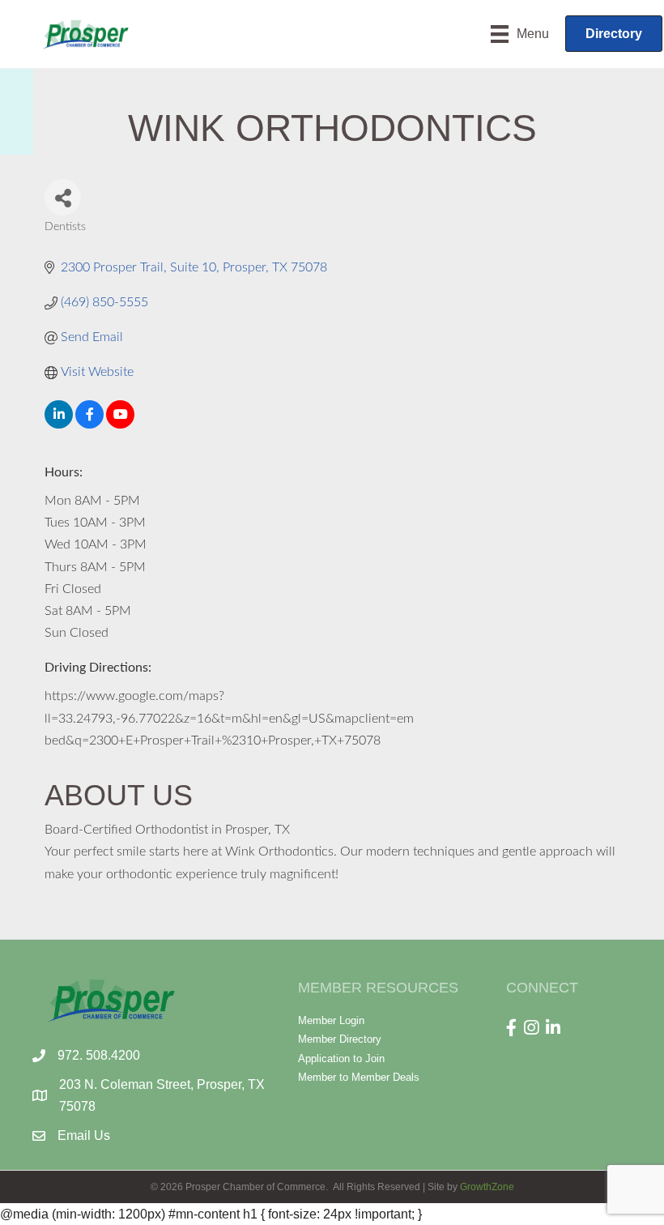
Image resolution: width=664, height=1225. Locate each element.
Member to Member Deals (358, 1077)
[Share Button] (63, 197)
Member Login (331, 1020)
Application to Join (341, 1058)
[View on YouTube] (120, 424)
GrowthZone (487, 1187)
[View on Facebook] (89, 424)
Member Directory (339, 1039)
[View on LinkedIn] (59, 424)
